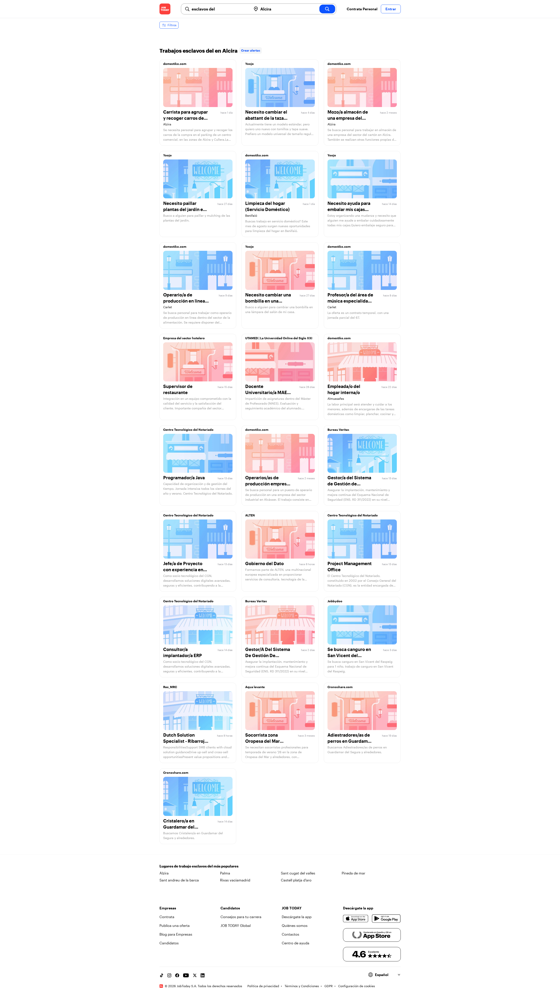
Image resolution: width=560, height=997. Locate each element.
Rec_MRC (170, 687)
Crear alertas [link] (250, 50)
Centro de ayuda (295, 943)
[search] (327, 9)
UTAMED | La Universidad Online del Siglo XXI (278, 338)
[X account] (195, 975)
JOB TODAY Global (235, 925)
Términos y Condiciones (302, 986)
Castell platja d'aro (296, 880)
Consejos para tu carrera (240, 917)
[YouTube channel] (186, 975)
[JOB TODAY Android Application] (386, 918)
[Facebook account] (177, 975)
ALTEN (250, 515)
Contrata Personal (362, 9)
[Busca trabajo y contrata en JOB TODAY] (164, 8)
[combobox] (220, 9)
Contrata (166, 917)
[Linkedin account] (203, 975)
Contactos (290, 934)
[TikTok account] (161, 975)
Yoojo (249, 64)
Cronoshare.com (340, 687)
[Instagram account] (169, 975)
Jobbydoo (334, 601)
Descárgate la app (297, 917)
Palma (225, 873)
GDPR (328, 986)
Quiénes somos (295, 925)
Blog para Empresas (175, 934)
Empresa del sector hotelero (184, 338)
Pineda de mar (353, 873)
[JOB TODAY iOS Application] (356, 918)
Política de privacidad (263, 986)
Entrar (390, 9)
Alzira (164, 873)
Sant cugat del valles (298, 873)
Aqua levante (255, 687)
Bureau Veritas (338, 429)
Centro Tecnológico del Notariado (188, 429)
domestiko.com (174, 64)
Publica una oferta (174, 925)
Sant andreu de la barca (179, 880)
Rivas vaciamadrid (235, 880)
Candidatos (169, 943)
